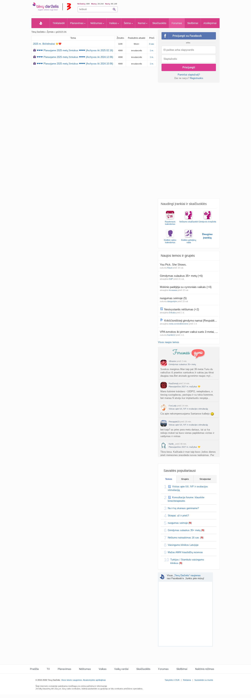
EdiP (171, 279)
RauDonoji (173, 383)
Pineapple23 (174, 422)
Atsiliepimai (209, 23)
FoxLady (173, 406)
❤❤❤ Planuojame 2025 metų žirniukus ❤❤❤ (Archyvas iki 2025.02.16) (75, 50)
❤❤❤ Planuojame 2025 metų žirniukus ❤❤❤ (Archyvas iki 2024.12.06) (75, 57)
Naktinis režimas (204, 669)
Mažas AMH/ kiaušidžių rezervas (185, 552)
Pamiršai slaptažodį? (189, 74)
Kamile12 (171, 335)
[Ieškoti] (114, 9)
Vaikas (113, 23)
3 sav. (151, 44)
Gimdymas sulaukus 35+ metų (182, 364)
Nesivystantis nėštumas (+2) (181, 309)
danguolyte (172, 301)
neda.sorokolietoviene (178, 324)
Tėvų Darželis (38, 32)
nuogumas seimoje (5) (173, 298)
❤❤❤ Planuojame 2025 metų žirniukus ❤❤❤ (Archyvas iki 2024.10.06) (75, 63)
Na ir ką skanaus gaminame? (183, 508)
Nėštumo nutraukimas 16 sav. (184, 537)
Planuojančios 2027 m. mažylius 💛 (184, 386)
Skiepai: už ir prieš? (178, 515)
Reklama (187, 680)
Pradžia (40, 23)
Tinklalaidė (59, 23)
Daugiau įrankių (207, 236)
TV (48, 669)
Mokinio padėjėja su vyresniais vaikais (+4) (185, 286)
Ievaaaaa (173, 290)
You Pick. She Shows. (173, 264)
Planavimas (76, 23)
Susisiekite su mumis (203, 680)
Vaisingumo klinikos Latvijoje (183, 545)
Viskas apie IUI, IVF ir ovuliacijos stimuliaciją (188, 409)
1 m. (152, 50)
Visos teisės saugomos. (72, 680)
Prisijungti (188, 67)
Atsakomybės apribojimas (94, 680)
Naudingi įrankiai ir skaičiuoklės (184, 204)
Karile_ (172, 444)
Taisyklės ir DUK (172, 680)
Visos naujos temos (168, 342)
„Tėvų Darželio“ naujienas (187, 575)
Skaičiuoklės (159, 23)
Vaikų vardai (121, 669)
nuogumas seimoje (178, 523)
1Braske (172, 361)
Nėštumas (96, 23)
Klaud (169, 268)
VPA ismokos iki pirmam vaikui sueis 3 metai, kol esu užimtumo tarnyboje (189, 331)
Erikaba (172, 312)
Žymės (50, 32)
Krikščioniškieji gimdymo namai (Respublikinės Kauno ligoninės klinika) (191, 320)
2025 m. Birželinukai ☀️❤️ (47, 43)
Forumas (177, 23)
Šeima (127, 23)
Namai (141, 23)
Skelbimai (192, 23)
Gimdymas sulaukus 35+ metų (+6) (181, 275)
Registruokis (196, 78)
